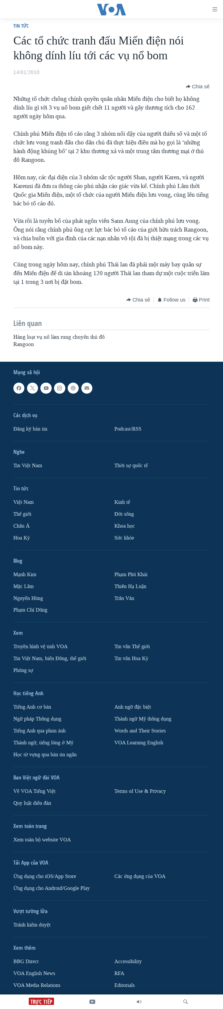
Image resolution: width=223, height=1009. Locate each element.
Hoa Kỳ (21, 537)
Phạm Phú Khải (131, 574)
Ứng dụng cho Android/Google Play (51, 888)
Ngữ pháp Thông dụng (37, 719)
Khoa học (124, 526)
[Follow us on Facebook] (18, 388)
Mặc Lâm (23, 586)
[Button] (198, 86)
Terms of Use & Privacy (140, 791)
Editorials (124, 985)
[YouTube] (92, 1001)
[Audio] (139, 1001)
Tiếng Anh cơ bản (32, 707)
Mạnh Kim (24, 574)
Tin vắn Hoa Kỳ (131, 658)
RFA (119, 973)
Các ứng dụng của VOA (140, 876)
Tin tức (21, 25)
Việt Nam (23, 502)
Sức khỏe (124, 537)
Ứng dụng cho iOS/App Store (44, 876)
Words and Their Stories (140, 730)
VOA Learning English (138, 742)
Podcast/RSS (127, 429)
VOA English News (34, 973)
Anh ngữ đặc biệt (132, 707)
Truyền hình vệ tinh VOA (40, 646)
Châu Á (21, 526)
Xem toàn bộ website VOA (42, 839)
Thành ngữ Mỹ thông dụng (142, 719)
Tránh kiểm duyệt (32, 925)
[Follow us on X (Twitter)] (32, 388)
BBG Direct (26, 961)
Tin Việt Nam (27, 465)
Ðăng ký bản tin (30, 429)
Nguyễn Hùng (28, 598)
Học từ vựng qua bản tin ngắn (45, 754)
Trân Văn (124, 598)
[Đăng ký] (86, 388)
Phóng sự (23, 670)
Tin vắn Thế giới (132, 646)
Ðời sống (124, 514)
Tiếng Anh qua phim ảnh (39, 730)
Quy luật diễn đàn (32, 803)
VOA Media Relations (36, 985)
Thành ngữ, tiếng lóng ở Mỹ (43, 742)
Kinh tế (122, 502)
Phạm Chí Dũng (30, 610)
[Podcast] (73, 388)
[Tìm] (185, 1001)
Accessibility (128, 961)
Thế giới (22, 514)
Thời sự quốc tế (131, 465)
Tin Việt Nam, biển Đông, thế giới (49, 658)
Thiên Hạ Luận (130, 586)
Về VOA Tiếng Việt (34, 791)
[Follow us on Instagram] (59, 388)
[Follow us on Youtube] (45, 388)
